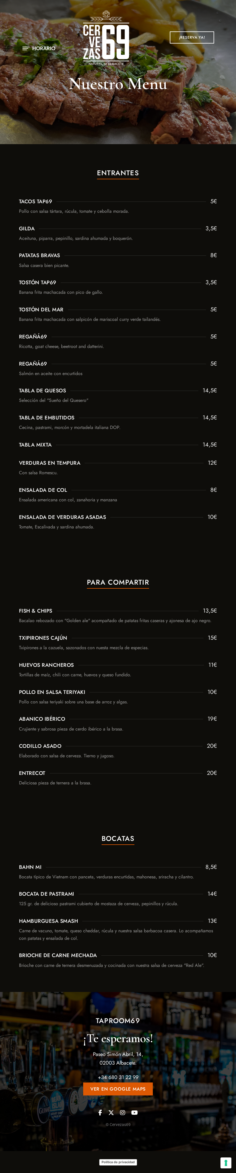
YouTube (134, 1113)
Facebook (100, 1113)
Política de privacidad (118, 1162)
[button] (192, 37)
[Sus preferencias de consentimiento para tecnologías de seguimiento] (225, 1162)
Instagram (122, 1113)
